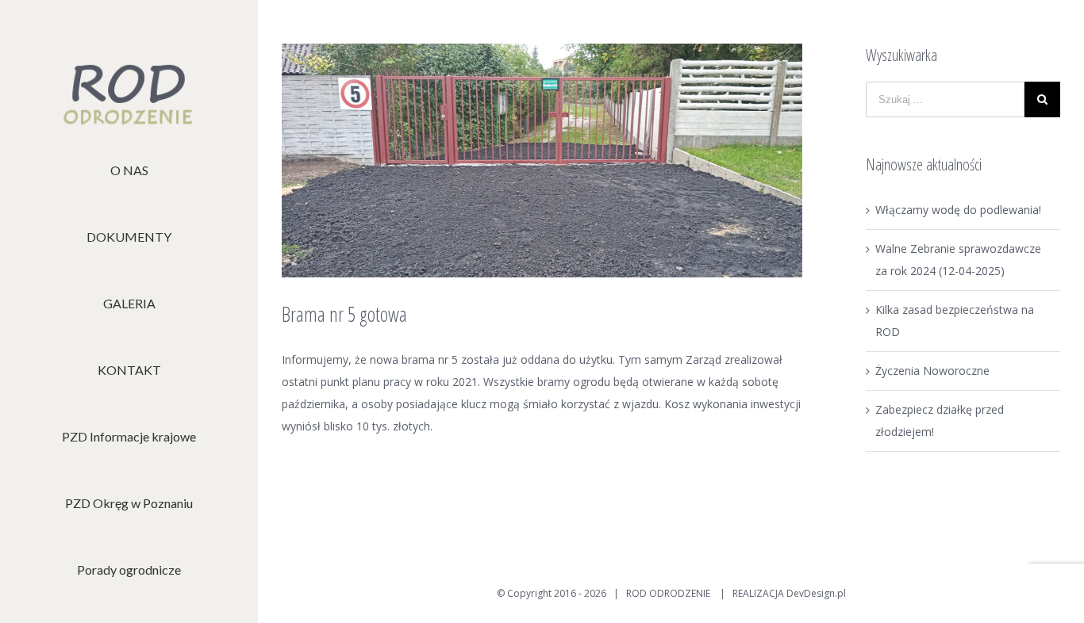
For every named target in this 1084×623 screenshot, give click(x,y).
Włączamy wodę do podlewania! (958, 209)
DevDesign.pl (816, 593)
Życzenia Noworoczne (932, 370)
